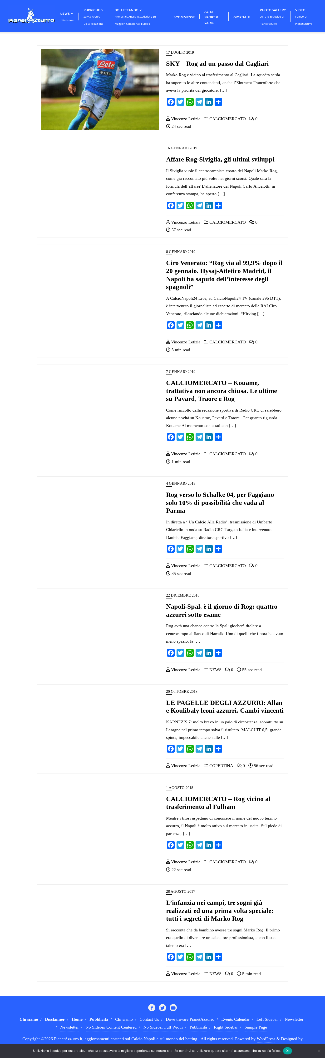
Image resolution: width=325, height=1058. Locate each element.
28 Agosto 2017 (180, 891)
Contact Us (149, 1019)
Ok (288, 1051)
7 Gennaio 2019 (180, 372)
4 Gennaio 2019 (180, 483)
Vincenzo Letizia (185, 118)
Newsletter (294, 1019)
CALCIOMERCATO (227, 118)
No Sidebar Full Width (163, 1027)
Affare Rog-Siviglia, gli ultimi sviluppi (220, 159)
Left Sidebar (267, 1019)
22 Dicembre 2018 (182, 595)
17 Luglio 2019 (180, 52)
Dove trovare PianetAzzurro (190, 1019)
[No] (319, 1051)
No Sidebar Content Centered (111, 1027)
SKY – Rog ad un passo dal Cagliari (217, 63)
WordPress (266, 1038)
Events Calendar (235, 1019)
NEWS (215, 669)
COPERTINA (220, 765)
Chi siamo (124, 1019)
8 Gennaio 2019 (180, 252)
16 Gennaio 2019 (181, 148)
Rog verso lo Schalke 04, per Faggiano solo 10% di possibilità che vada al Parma (220, 502)
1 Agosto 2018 (179, 788)
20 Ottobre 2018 (181, 691)
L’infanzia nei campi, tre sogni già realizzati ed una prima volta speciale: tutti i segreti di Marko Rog (219, 910)
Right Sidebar (226, 1027)
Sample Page (256, 1027)
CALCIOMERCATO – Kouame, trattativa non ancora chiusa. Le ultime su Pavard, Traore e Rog (221, 391)
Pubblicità (198, 1027)
